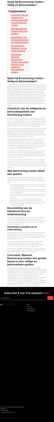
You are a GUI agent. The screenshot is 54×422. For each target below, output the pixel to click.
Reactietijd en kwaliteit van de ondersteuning (19, 48)
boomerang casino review (26, 146)
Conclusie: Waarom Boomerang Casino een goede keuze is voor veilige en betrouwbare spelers (20, 63)
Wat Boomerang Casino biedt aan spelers (19, 31)
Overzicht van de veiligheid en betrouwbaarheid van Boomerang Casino (19, 20)
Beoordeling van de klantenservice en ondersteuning (20, 40)
